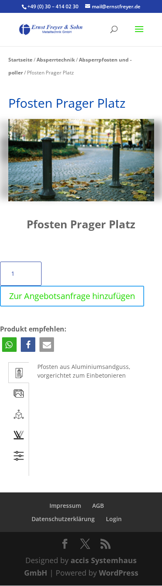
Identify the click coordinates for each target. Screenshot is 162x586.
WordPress (118, 573)
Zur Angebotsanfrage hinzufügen (72, 296)
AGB (98, 505)
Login (114, 519)
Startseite (20, 59)
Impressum (65, 505)
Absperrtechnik (56, 59)
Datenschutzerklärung (63, 519)
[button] (9, 344)
